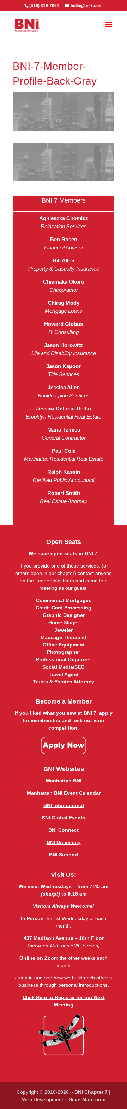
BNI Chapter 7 (91, 1092)
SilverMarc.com (87, 1099)
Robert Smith (63, 493)
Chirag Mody (63, 303)
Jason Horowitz (63, 345)
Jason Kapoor (63, 366)
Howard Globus (63, 324)
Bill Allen (63, 261)
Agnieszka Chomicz (63, 218)
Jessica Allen (64, 387)
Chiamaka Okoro (63, 282)
